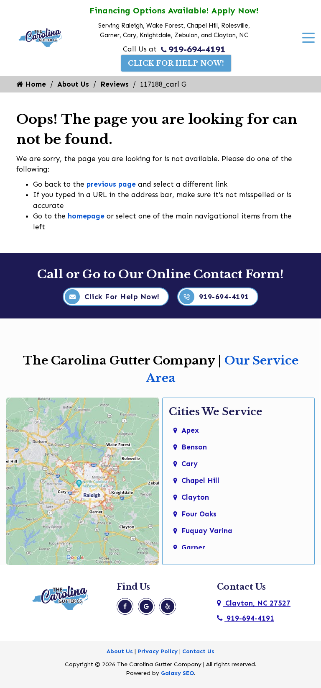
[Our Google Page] (146, 606)
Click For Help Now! (176, 63)
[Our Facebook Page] (125, 606)
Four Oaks (199, 514)
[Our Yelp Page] (167, 606)
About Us (73, 84)
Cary (189, 464)
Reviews (114, 84)
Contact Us (198, 651)
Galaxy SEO (177, 673)
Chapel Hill (200, 480)
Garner (193, 547)
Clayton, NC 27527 (256, 603)
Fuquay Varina (206, 530)
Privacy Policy (158, 651)
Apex (190, 430)
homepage (86, 216)
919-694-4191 (196, 49)
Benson (194, 447)
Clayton (195, 497)
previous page (111, 184)
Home (34, 84)
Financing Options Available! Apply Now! (174, 10)
